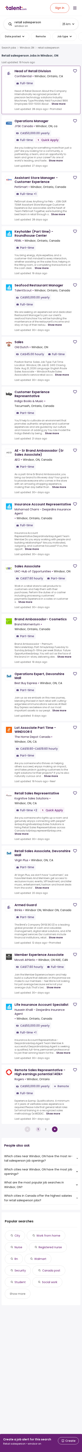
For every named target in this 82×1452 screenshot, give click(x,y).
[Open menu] (74, 8)
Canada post (51, 1270)
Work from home (48, 1236)
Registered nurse (50, 1247)
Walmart (40, 1259)
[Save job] (75, 71)
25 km (66, 24)
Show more (58, 103)
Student (20, 1282)
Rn (16, 1259)
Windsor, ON (27, 48)
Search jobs (9, 48)
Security (20, 1270)
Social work (49, 1282)
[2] (55, 1129)
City (17, 1236)
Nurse (18, 1247)
